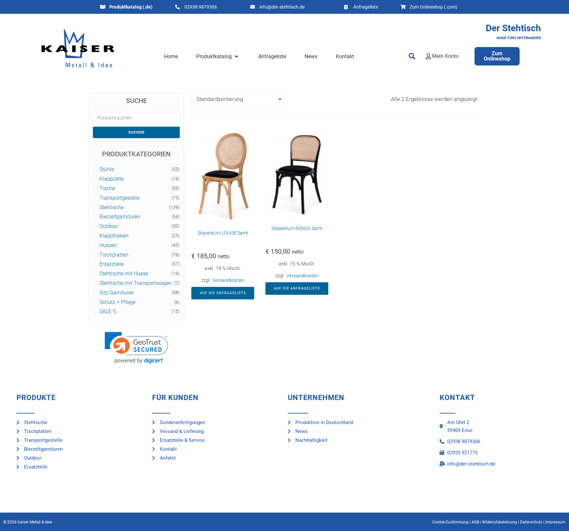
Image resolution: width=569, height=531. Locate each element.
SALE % (108, 312)
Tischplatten (113, 255)
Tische (107, 188)
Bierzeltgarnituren (119, 217)
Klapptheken (113, 236)
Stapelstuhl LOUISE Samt (223, 233)
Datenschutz (531, 522)
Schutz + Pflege (117, 302)
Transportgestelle (119, 198)
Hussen (108, 245)
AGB (475, 522)
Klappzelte (111, 179)
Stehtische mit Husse (123, 274)
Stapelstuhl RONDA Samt (296, 228)
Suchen (136, 132)
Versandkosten (228, 280)
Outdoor (108, 226)
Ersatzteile (111, 264)
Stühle (106, 169)
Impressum (555, 522)
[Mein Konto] (428, 56)
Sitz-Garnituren (116, 293)
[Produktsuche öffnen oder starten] (412, 56)
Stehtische (111, 208)
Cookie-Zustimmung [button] (450, 522)
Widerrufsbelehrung (499, 522)
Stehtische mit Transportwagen (135, 283)
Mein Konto (445, 56)
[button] (217, 56)
